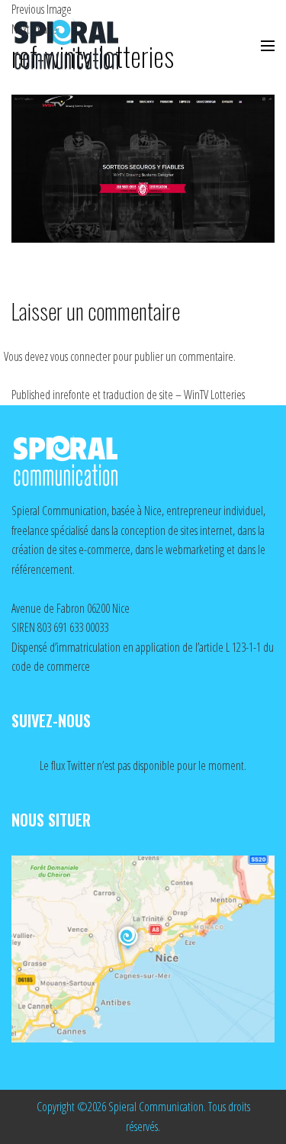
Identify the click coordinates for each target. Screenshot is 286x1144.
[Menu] (268, 45)
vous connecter (80, 356)
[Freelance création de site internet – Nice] (80, 45)
